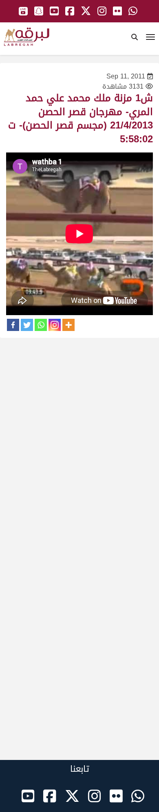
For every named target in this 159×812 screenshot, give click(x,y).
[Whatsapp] (41, 325)
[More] (68, 325)
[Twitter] (27, 325)
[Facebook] (13, 325)
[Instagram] (55, 325)
